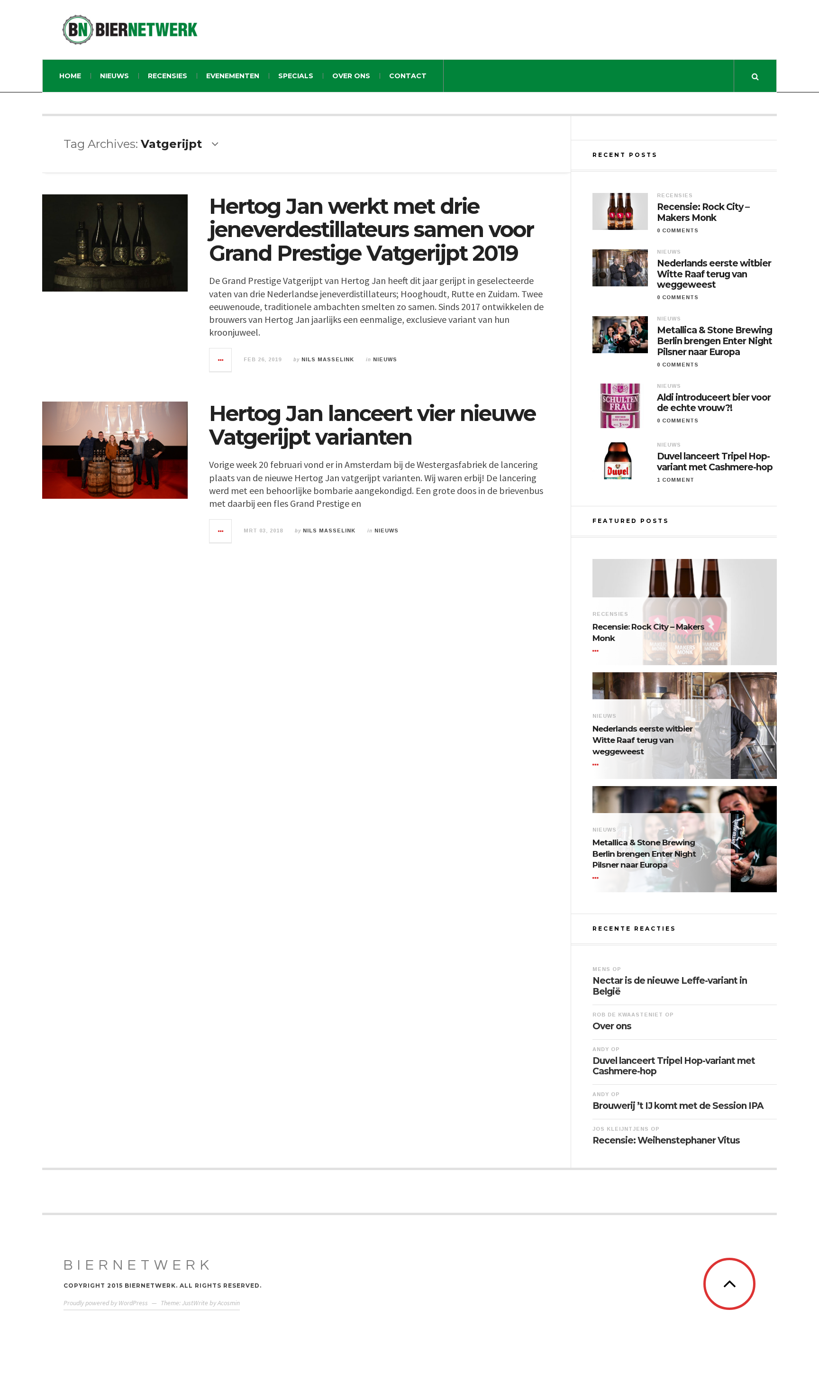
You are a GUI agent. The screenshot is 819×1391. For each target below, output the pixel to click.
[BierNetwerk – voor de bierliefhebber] (130, 29)
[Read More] (597, 651)
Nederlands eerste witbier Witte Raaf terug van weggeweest (714, 274)
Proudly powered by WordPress (106, 1303)
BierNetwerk (139, 1265)
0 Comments (678, 230)
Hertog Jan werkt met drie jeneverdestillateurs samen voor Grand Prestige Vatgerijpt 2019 (371, 229)
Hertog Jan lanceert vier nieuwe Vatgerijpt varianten (372, 425)
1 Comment (675, 480)
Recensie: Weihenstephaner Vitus (666, 1140)
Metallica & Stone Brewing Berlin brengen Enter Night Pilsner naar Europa (714, 341)
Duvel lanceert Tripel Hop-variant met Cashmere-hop (715, 462)
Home (70, 76)
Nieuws (114, 76)
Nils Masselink (327, 359)
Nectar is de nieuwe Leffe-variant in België (669, 986)
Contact (408, 76)
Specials (295, 76)
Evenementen (232, 76)
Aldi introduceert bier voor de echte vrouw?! (714, 403)
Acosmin (229, 1303)
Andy (600, 1049)
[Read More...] (220, 359)
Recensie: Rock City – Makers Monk (703, 212)
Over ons (351, 76)
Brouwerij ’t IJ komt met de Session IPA (678, 1105)
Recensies (167, 76)
